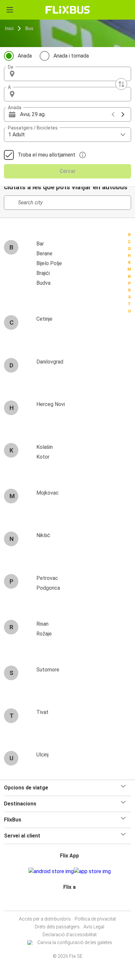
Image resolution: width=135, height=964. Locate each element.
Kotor (42, 457)
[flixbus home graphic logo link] (68, 10)
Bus (29, 28)
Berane (44, 253)
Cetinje (44, 319)
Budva (43, 283)
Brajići (43, 273)
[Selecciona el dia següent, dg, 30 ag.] (123, 114)
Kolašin (44, 447)
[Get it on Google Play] (51, 871)
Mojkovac (47, 493)
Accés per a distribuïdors (45, 919)
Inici (9, 28)
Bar (40, 244)
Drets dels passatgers (57, 926)
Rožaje (44, 634)
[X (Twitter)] (72, 903)
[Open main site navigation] (10, 10)
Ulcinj (42, 755)
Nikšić (43, 535)
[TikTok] (74, 903)
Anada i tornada (71, 56)
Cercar (68, 171)
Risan (42, 624)
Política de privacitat (95, 919)
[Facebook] (65, 903)
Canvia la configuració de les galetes (74, 942)
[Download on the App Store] (92, 871)
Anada (25, 56)
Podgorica (48, 588)
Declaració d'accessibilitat (70, 934)
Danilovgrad (49, 362)
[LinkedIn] (70, 903)
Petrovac (47, 578)
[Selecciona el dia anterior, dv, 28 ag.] (113, 114)
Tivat (42, 712)
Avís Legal (94, 926)
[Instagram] (67, 903)
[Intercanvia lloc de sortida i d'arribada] (121, 84)
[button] (67, 74)
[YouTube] (68, 903)
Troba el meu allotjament (46, 155)
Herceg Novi (50, 404)
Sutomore (47, 670)
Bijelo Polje (49, 263)
